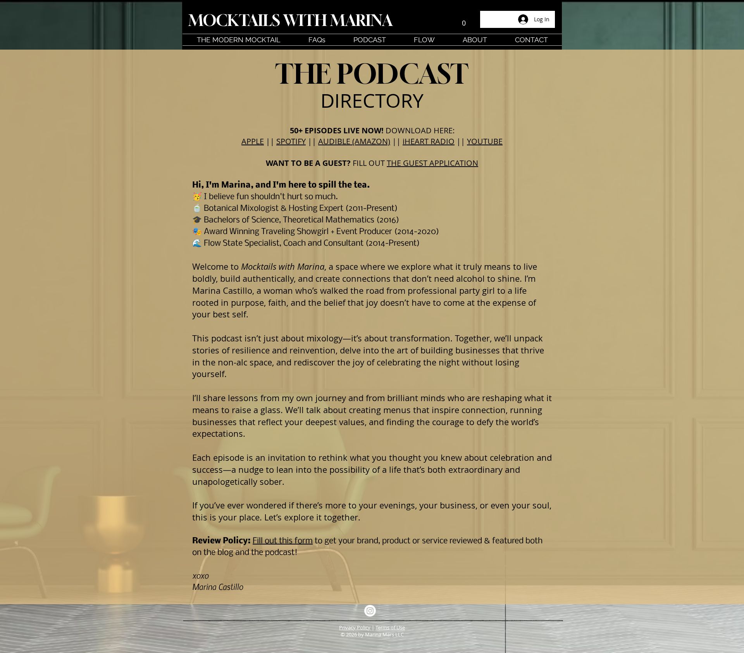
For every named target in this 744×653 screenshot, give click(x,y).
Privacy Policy (354, 627)
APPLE (252, 141)
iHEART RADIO (429, 141)
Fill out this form (283, 541)
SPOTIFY (291, 141)
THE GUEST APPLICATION (432, 163)
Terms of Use (390, 627)
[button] (463, 20)
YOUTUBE (485, 141)
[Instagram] (370, 611)
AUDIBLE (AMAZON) (354, 141)
